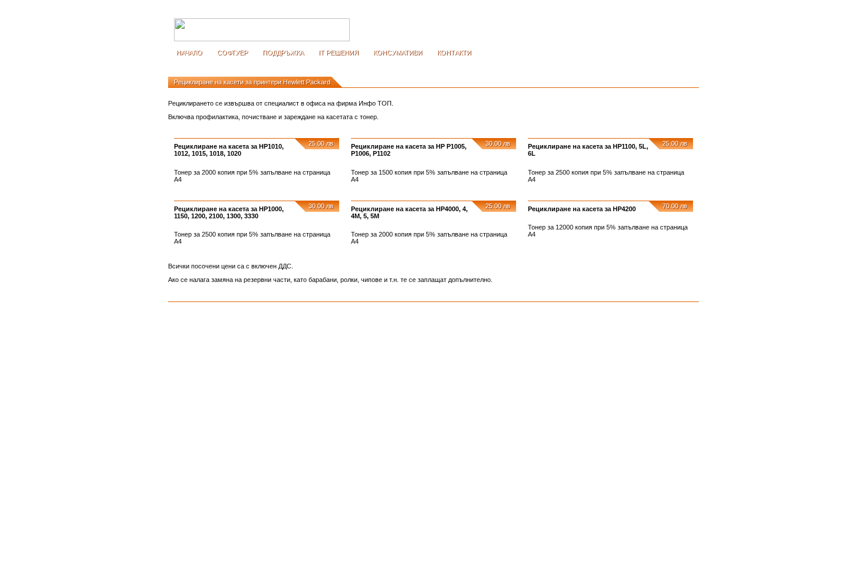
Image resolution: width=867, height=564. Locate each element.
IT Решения (338, 52)
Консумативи (397, 52)
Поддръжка (283, 52)
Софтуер (232, 52)
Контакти (454, 52)
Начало (189, 52)
